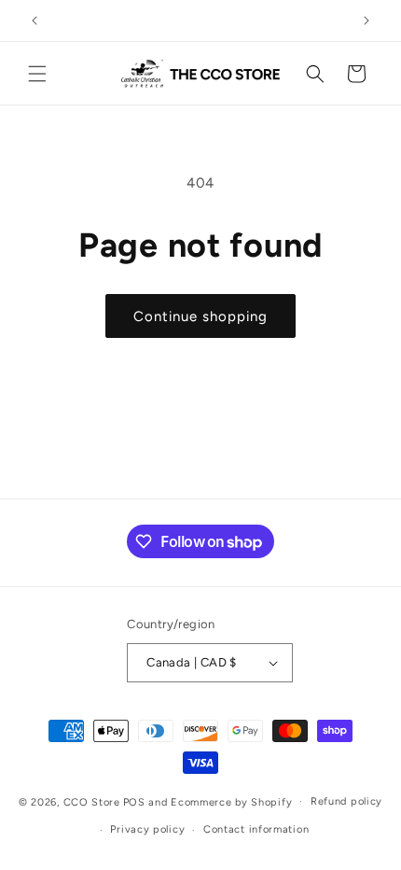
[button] (37, 73)
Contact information (256, 829)
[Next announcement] (366, 20)
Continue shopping (200, 316)
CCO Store (91, 801)
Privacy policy (147, 829)
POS (134, 801)
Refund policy (346, 801)
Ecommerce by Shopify (231, 801)
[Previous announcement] (34, 20)
